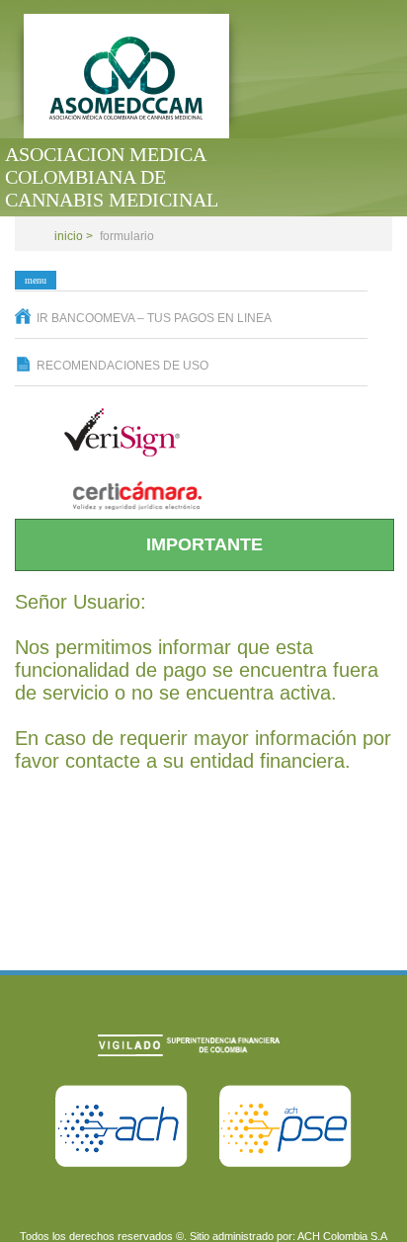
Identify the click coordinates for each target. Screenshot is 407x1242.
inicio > (73, 236)
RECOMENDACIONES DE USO (122, 366)
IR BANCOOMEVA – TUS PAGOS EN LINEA (154, 318)
